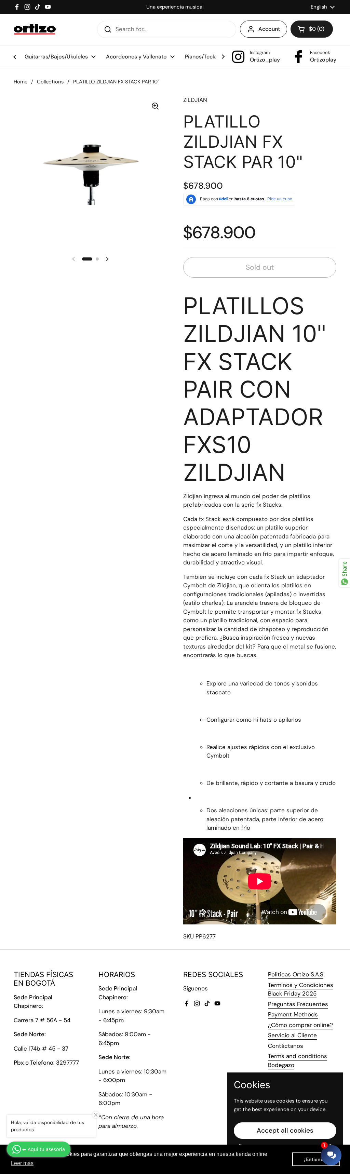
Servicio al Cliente (292, 1035)
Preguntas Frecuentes (298, 1004)
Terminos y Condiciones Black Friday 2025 (300, 989)
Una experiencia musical (174, 7)
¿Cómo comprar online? (300, 1025)
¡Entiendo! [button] (316, 1159)
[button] (312, 29)
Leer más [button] (22, 1163)
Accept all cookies (285, 1130)
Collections (50, 81)
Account (269, 28)
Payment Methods (293, 1014)
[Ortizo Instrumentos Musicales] (35, 29)
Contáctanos (285, 1046)
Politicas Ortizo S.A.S (295, 974)
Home (20, 81)
